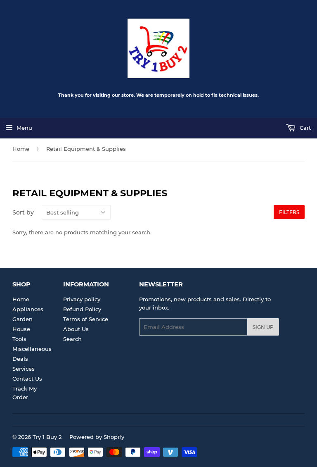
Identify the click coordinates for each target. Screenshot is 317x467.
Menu (24, 127)
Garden (22, 319)
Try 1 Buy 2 (47, 437)
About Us (76, 329)
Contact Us (27, 378)
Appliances (27, 309)
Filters (289, 212)
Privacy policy (81, 299)
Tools (19, 339)
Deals (20, 358)
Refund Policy (82, 309)
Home (20, 148)
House (21, 329)
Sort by (23, 212)
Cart (304, 127)
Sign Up (263, 327)
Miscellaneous (32, 348)
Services (23, 368)
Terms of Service (85, 319)
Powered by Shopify (96, 437)
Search (72, 339)
